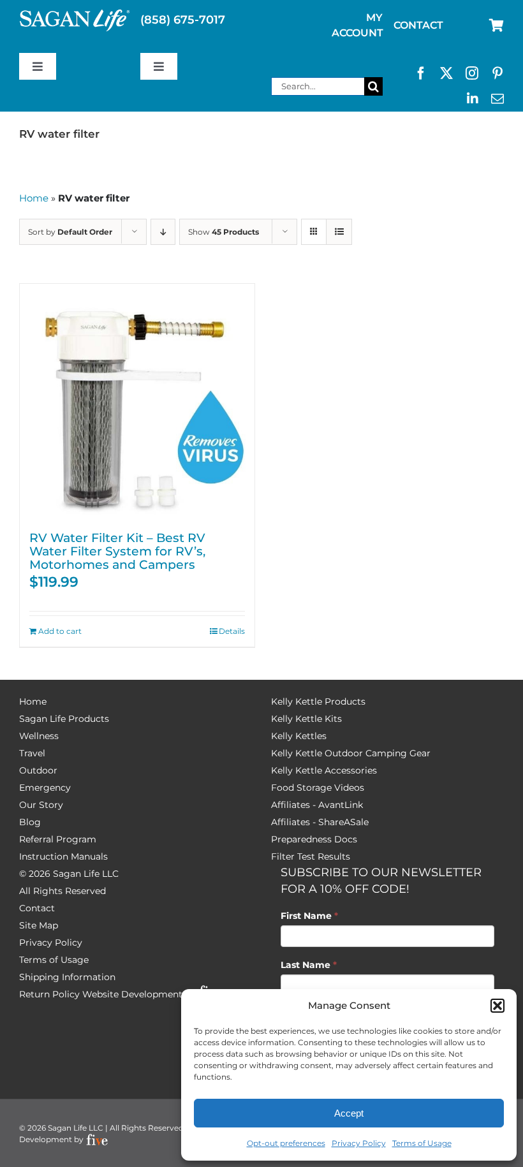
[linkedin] (472, 98)
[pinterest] (497, 73)
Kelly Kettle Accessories (324, 770)
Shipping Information (67, 977)
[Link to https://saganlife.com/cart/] (496, 25)
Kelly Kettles (299, 736)
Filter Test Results (310, 856)
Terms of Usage (422, 1143)
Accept (349, 1113)
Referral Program (57, 839)
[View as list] (339, 231)
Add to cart (60, 631)
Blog (30, 822)
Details (232, 631)
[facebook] (421, 73)
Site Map (38, 925)
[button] (497, 1005)
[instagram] (472, 73)
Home (33, 198)
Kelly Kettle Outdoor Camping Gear (351, 753)
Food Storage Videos (317, 787)
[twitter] (446, 73)
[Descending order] (163, 232)
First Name (309, 915)
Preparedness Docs (314, 839)
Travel (32, 753)
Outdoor (38, 770)
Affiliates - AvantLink (317, 805)
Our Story (41, 805)
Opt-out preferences (286, 1143)
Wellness (39, 736)
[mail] (497, 98)
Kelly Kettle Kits (306, 718)
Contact (37, 908)
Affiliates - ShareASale (320, 822)
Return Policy (49, 994)
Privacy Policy (359, 1143)
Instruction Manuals (63, 856)
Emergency (45, 787)
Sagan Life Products (64, 718)
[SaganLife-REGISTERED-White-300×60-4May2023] (75, 15)
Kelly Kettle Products (318, 701)
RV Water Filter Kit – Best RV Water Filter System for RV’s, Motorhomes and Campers (117, 551)
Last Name (309, 965)
